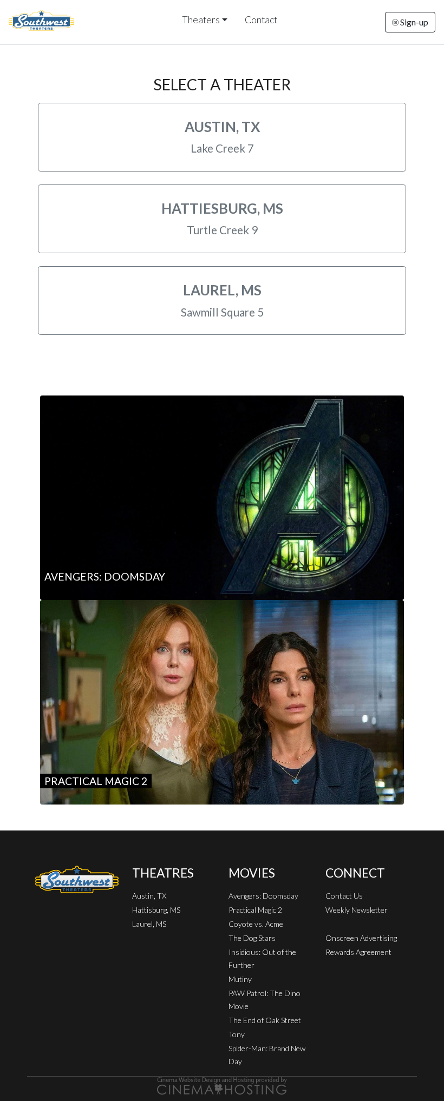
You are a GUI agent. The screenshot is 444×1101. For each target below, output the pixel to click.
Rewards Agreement (358, 952)
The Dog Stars (252, 937)
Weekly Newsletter (356, 909)
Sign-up (413, 22)
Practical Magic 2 (255, 909)
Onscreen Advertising (361, 937)
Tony (236, 1034)
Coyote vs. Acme (255, 923)
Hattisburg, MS (156, 909)
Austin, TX (149, 895)
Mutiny (240, 979)
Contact (261, 19)
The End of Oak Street (264, 1020)
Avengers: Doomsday (263, 895)
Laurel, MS (149, 923)
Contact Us (344, 895)
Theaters (201, 19)
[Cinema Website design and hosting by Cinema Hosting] (222, 1085)
